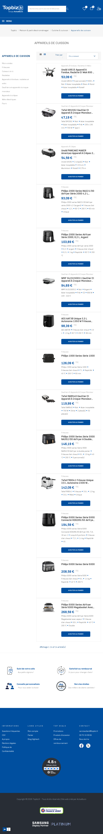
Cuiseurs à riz (7, 71)
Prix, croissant (82, 56)
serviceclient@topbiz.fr (88, 731)
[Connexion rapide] (99, 9)
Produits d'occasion (62, 735)
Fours (4, 104)
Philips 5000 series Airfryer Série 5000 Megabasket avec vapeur (77, 607)
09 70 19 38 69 (85, 735)
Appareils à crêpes (10, 95)
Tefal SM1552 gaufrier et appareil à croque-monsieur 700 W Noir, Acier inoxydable (76, 112)
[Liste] (44, 54)
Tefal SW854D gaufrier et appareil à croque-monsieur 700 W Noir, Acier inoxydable (76, 398)
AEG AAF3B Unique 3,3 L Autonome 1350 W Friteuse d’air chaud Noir (76, 321)
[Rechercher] (67, 9)
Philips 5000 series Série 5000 (78, 564)
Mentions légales (9, 743)
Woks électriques (9, 99)
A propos (6, 739)
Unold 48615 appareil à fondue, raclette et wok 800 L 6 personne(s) (77, 72)
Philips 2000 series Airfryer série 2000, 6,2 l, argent (76, 236)
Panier (30, 735)
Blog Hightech (33, 739)
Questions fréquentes (11, 731)
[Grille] (40, 54)
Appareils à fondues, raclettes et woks (15, 81)
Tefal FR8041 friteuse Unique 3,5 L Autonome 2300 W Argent (77, 482)
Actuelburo (81, 799)
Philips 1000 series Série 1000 (78, 356)
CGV (3, 735)
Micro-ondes (7, 63)
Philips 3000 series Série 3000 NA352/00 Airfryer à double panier (78, 439)
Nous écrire (84, 739)
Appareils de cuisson (16, 56)
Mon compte (33, 731)
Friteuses (6, 67)
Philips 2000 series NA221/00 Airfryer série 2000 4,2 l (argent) (77, 193)
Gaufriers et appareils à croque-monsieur (15, 89)
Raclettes (6, 75)
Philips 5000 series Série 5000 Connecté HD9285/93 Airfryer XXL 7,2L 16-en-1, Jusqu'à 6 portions (78, 519)
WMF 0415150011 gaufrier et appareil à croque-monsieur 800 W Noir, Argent (77, 280)
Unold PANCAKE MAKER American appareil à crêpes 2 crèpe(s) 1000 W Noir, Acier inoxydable (77, 153)
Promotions (58, 731)
